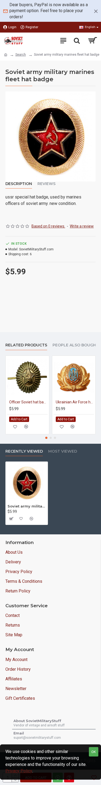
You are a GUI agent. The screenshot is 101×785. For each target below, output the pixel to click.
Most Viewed (62, 451)
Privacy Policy (18, 770)
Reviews (46, 184)
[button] (46, 438)
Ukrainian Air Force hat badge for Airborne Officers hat (75, 402)
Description (18, 184)
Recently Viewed (24, 451)
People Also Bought (76, 345)
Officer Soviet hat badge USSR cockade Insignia (28, 402)
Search (20, 54)
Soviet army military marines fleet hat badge (27, 506)
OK (93, 752)
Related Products (26, 345)
